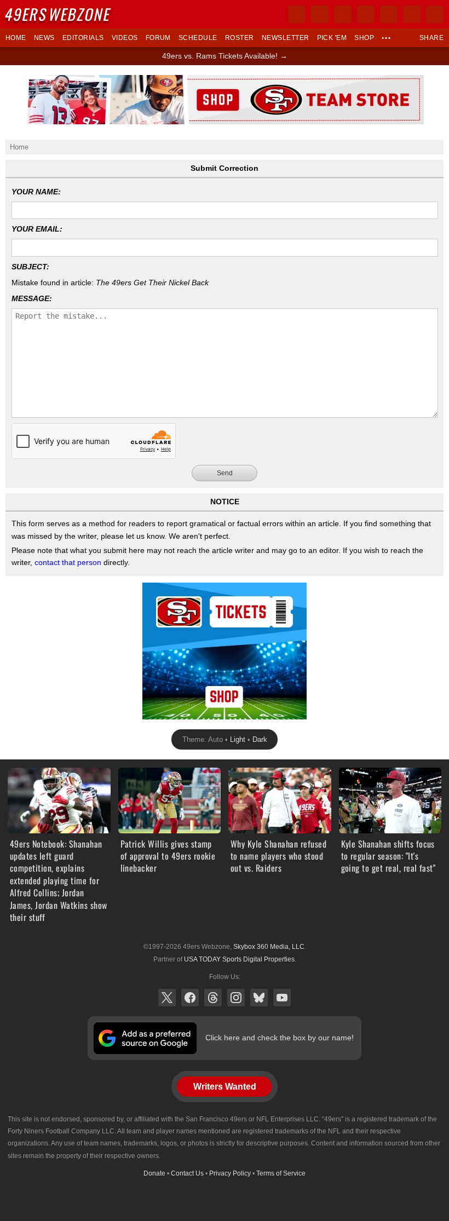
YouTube (282, 997)
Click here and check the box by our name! (279, 1037)
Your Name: (36, 191)
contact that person (67, 562)
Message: (31, 298)
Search (435, 14)
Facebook (190, 997)
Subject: (30, 266)
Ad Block (157, 588)
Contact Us (187, 1173)
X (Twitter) (167, 997)
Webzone (58, 14)
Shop (364, 38)
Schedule (198, 38)
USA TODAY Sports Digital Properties (239, 959)
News (44, 38)
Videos (125, 38)
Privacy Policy (230, 1173)
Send (225, 473)
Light (237, 739)
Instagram (236, 997)
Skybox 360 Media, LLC (268, 947)
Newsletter (285, 38)
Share (431, 38)
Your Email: (36, 228)
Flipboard (389, 14)
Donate (154, 1173)
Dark (259, 739)
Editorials (83, 38)
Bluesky (259, 997)
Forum (158, 38)
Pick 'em (332, 38)
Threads (213, 997)
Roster (239, 38)
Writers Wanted (224, 1086)
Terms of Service (281, 1173)
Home (15, 38)
